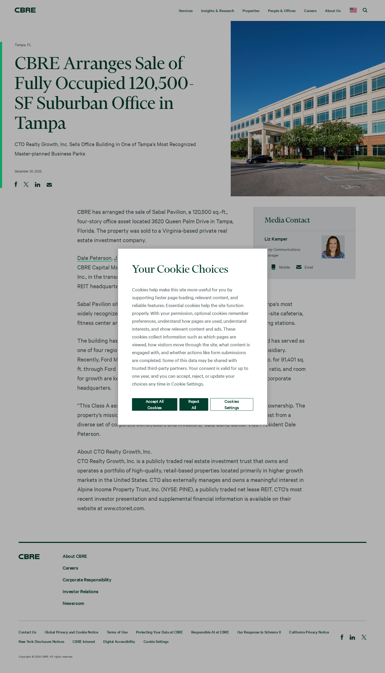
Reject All (193, 404)
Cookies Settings (231, 404)
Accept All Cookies (155, 404)
